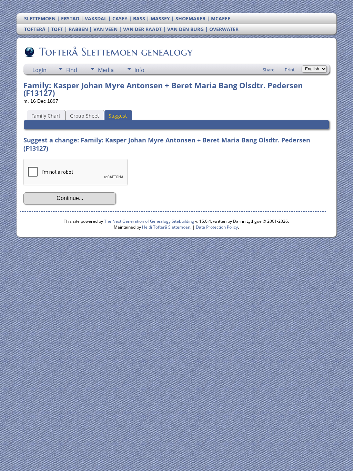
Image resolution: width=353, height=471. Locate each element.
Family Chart (45, 115)
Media (106, 70)
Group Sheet (84, 115)
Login (39, 70)
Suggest (118, 115)
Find (71, 70)
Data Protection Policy (217, 227)
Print (290, 70)
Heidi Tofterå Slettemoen (166, 227)
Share (268, 70)
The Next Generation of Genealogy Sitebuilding (149, 221)
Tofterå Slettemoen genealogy (116, 52)
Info (139, 70)
